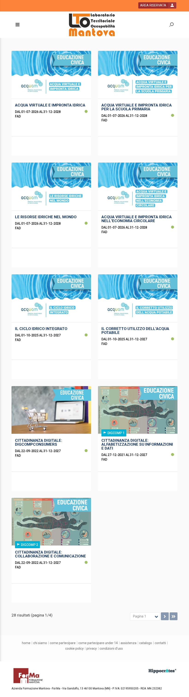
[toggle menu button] (17, 25)
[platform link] (92, 24)
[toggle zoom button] (171, 25)
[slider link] (162, 670)
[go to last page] (173, 616)
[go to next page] (165, 616)
